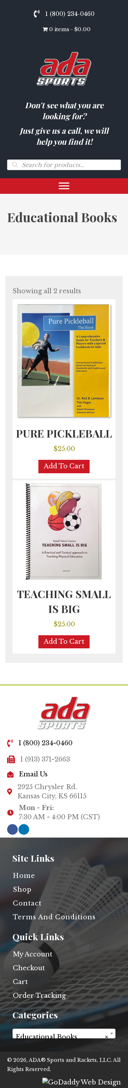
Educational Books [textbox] (62, 1037)
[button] (12, 829)
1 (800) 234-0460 (70, 13)
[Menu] (64, 186)
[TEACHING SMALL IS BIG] (64, 531)
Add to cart (64, 466)
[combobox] (64, 1033)
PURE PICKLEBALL (64, 433)
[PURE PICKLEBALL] (64, 360)
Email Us (33, 774)
